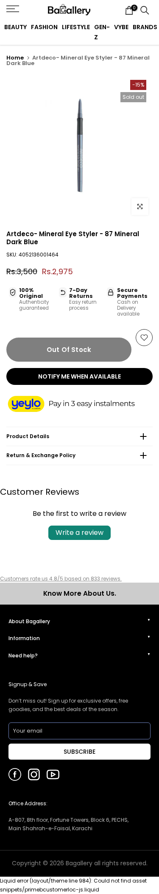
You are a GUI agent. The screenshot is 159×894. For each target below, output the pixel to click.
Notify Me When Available (79, 376)
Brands (145, 27)
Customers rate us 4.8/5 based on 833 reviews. (61, 578)
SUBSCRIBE (79, 751)
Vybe (121, 27)
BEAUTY (15, 27)
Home (15, 57)
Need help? (23, 655)
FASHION (44, 27)
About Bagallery (29, 621)
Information (24, 638)
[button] (79, 404)
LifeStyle (76, 27)
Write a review (79, 532)
